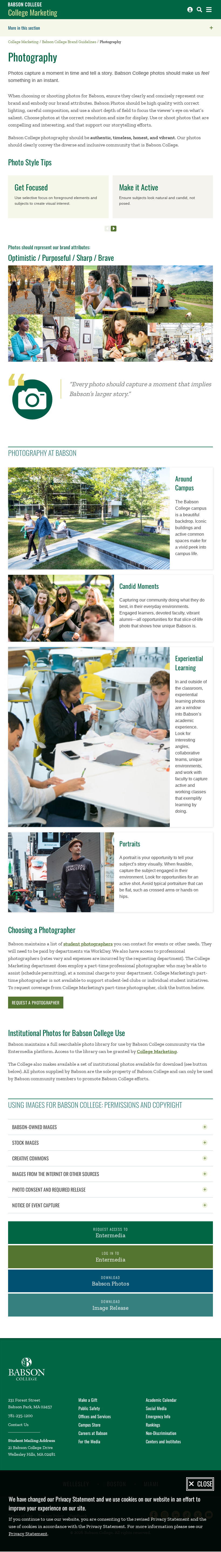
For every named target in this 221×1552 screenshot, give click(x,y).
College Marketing (32, 12)
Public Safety (89, 1408)
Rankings (153, 1424)
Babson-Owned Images (48, 1126)
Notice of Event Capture (49, 1205)
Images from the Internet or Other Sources (69, 1173)
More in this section (58, 28)
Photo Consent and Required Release (62, 1189)
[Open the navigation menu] (209, 9)
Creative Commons (43, 1158)
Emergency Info (158, 1416)
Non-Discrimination (161, 1433)
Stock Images (38, 1142)
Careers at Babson (92, 1433)
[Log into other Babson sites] (190, 9)
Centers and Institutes (163, 1441)
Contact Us (18, 1424)
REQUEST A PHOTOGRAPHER (36, 1002)
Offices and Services (94, 1416)
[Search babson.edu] (199, 9)
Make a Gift (87, 1400)
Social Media (156, 1408)
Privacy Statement (28, 1534)
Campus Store (89, 1424)
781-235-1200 (20, 1415)
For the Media (89, 1441)
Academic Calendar (161, 1400)
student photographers (88, 944)
